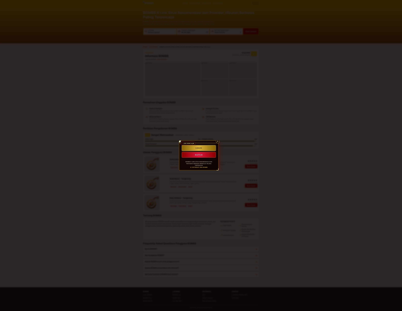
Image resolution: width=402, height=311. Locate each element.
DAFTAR (199, 155)
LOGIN (199, 148)
